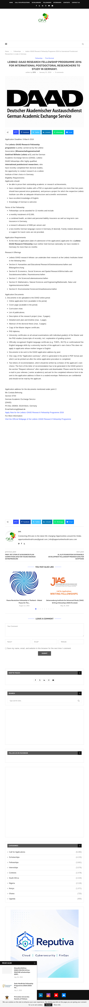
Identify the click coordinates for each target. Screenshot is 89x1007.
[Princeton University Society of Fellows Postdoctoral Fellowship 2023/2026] (7, 999)
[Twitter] (39, 6)
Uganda (45, 899)
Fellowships (47, 2)
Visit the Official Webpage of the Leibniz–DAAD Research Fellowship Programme (38, 419)
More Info (57, 1005)
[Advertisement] (44, 31)
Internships (57, 2)
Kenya (45, 888)
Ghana (45, 894)
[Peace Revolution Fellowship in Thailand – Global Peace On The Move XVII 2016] (24, 584)
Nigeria (45, 883)
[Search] (83, 44)
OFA (34, 72)
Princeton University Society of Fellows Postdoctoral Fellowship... (23, 999)
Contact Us (76, 2)
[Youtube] (49, 6)
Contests (66, 2)
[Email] (52, 6)
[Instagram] (45, 6)
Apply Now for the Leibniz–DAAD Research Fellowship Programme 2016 (34, 412)
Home (11, 2)
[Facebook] (36, 6)
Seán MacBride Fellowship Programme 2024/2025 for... (23, 986)
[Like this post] (16, 132)
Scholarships (36, 2)
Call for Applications (22, 2)
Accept (48, 1005)
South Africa (45, 878)
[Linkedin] (42, 6)
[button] (8, 590)
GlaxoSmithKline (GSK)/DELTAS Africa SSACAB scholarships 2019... (22, 971)
